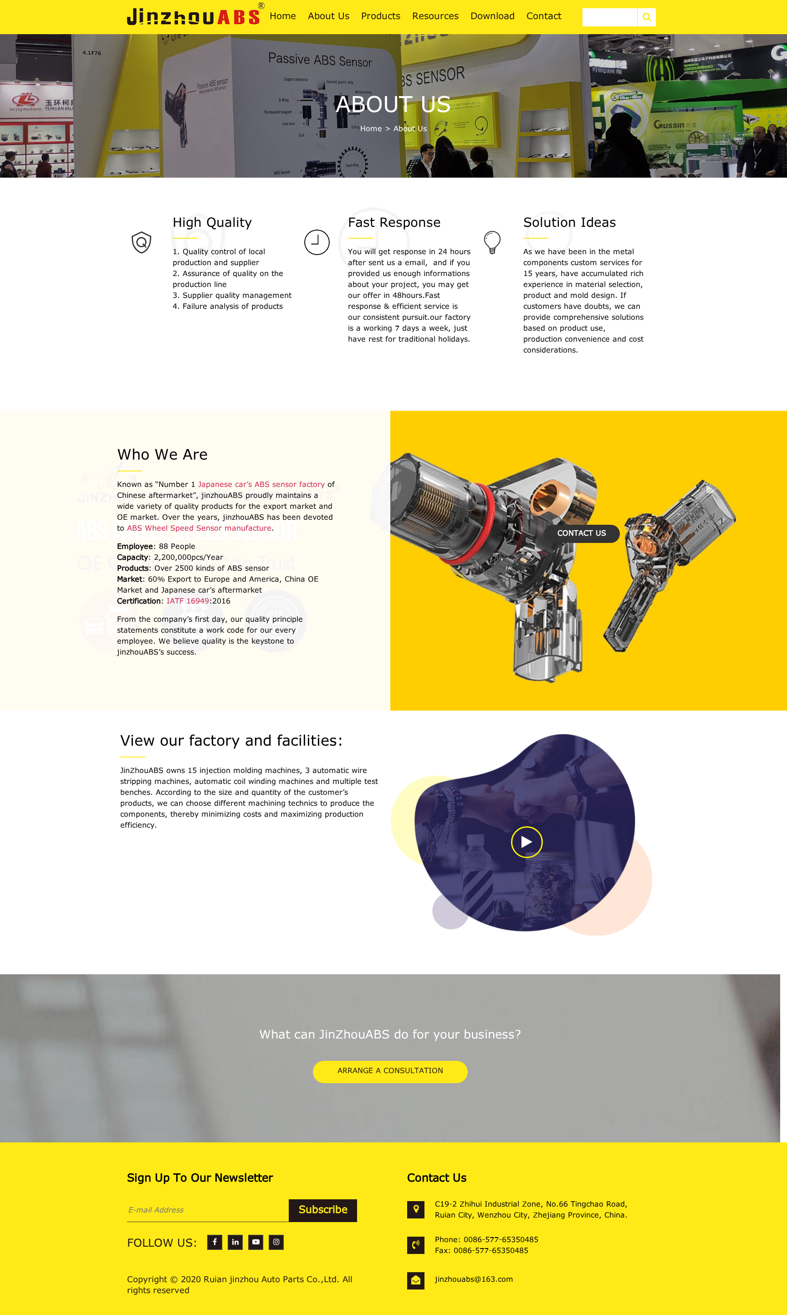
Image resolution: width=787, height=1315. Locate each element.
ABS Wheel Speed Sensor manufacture (199, 528)
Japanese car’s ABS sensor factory (261, 485)
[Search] (647, 17)
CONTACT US (581, 533)
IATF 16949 (188, 601)
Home (371, 129)
